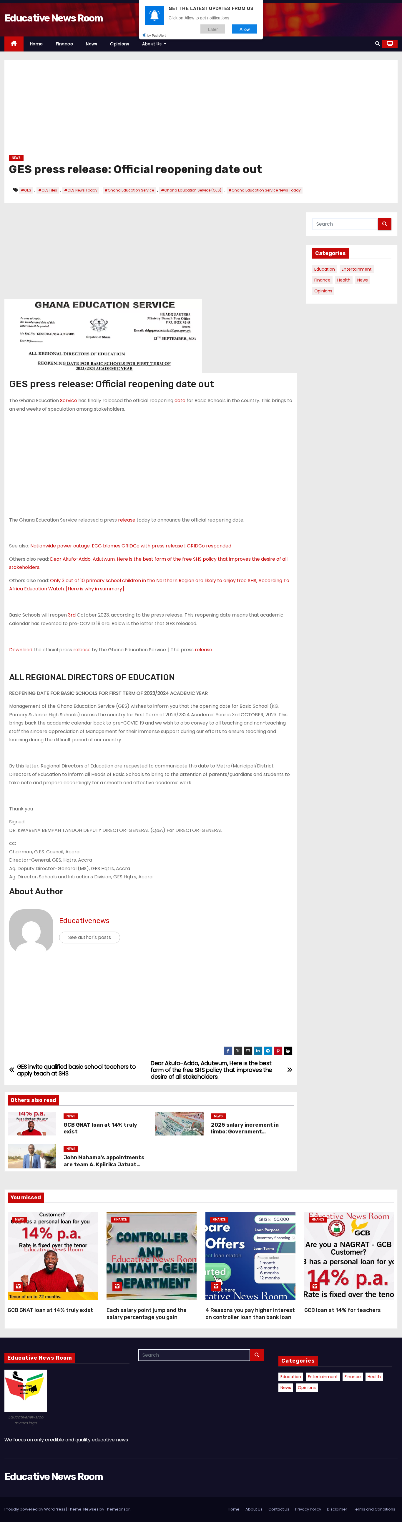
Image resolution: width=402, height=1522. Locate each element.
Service (68, 400)
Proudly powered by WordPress (35, 1509)
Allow (245, 29)
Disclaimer (337, 1509)
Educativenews (84, 921)
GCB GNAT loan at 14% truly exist (50, 1310)
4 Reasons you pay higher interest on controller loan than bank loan (250, 1313)
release (126, 520)
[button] (377, 43)
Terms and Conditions (374, 1509)
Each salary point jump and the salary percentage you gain (147, 1313)
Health (343, 280)
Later (213, 29)
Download (20, 649)
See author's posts (89, 937)
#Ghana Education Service (129, 190)
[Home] (14, 43)
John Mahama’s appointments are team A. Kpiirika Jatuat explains (104, 1164)
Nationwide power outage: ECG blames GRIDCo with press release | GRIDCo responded (130, 545)
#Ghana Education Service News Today (264, 190)
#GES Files (47, 190)
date (180, 400)
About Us (152, 44)
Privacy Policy (308, 1509)
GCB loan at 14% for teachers (342, 1310)
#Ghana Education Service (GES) (191, 190)
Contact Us (278, 1509)
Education (324, 269)
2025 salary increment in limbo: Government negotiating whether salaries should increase (251, 1135)
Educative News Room (53, 18)
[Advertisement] (185, 110)
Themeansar (117, 1509)
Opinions (119, 44)
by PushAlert (156, 35)
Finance (64, 44)
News (91, 44)
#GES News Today (80, 190)
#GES (26, 190)
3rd (72, 615)
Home (36, 44)
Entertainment (357, 269)
